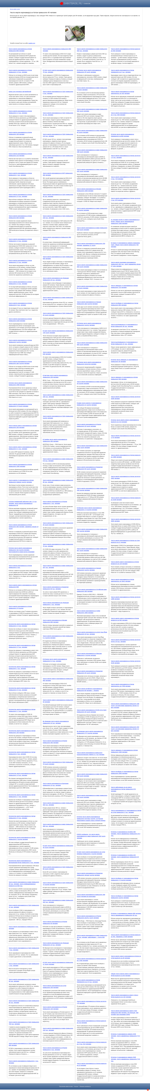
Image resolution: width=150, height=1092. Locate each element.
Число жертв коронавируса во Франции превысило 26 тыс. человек (56, 279)
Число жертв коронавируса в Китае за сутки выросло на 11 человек (125, 541)
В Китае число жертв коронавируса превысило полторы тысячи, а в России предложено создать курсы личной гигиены (91, 818)
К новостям (87, 3)
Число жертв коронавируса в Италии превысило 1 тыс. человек (55, 502)
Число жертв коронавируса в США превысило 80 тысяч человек (58, 868)
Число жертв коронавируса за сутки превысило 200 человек (54, 986)
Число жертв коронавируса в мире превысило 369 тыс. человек (58, 825)
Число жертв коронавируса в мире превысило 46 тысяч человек (92, 131)
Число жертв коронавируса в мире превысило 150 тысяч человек (92, 229)
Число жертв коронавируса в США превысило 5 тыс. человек (58, 92)
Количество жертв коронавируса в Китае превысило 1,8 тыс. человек (22, 774)
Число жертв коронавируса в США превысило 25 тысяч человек (58, 524)
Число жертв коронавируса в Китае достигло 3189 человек (125, 397)
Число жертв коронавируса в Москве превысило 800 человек (55, 621)
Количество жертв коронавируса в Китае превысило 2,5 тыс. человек (22, 817)
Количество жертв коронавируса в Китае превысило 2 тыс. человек (22, 753)
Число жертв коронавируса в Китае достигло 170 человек (91, 1002)
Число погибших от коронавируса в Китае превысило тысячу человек (124, 897)
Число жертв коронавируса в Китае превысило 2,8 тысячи (20, 607)
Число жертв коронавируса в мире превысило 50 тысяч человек (92, 287)
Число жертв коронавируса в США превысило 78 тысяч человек (58, 763)
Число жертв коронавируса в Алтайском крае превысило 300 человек (92, 590)
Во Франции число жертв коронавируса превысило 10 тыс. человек (56, 722)
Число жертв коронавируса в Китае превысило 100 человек (20, 133)
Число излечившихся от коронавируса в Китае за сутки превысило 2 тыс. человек (126, 811)
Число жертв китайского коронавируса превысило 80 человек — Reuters (89, 689)
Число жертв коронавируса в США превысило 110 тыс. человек (58, 135)
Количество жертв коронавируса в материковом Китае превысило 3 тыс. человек (24, 861)
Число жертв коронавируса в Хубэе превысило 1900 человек (88, 611)
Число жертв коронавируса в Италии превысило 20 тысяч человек (89, 425)
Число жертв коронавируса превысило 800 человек (57, 50)
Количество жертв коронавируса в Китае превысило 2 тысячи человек (22, 838)
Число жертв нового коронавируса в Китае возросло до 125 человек (125, 563)
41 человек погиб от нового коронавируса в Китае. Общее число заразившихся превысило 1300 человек (125, 221)
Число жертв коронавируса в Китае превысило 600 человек (20, 217)
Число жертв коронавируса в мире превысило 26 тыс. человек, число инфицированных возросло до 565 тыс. (24, 884)
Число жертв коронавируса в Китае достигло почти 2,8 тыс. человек (125, 640)
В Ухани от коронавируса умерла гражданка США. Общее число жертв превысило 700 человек (125, 244)
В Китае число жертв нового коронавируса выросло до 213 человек (125, 421)
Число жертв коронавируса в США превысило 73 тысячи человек (58, 883)
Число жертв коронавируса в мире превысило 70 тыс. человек (58, 545)
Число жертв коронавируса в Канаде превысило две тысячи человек (89, 303)
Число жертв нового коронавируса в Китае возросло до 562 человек (125, 619)
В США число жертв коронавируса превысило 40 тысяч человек (58, 846)
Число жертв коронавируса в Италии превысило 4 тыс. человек (55, 1048)
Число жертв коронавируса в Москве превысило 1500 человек (89, 190)
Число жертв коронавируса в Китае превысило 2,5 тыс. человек (20, 261)
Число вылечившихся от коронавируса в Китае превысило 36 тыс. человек (124, 325)
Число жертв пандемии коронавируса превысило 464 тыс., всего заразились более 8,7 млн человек (126, 264)
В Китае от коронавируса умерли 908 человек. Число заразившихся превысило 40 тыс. (126, 914)
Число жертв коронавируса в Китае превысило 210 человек (20, 154)
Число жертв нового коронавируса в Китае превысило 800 (23, 586)
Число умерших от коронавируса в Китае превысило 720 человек (124, 286)
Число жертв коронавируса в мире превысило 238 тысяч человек (92, 151)
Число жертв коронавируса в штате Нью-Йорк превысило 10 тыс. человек (92, 633)
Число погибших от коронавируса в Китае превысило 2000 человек (124, 772)
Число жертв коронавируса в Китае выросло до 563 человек (125, 50)
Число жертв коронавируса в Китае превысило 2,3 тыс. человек (20, 282)
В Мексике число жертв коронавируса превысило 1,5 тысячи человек (89, 509)
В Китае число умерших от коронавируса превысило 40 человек (124, 360)
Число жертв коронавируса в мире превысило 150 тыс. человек (58, 1029)
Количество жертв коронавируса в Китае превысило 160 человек (22, 731)
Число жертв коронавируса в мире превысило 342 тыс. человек (58, 901)
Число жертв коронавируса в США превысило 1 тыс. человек (24, 964)
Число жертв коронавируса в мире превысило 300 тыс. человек (58, 804)
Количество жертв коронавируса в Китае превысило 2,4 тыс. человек (22, 625)
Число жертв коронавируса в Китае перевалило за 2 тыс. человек (122, 71)
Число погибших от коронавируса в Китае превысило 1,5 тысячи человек (124, 879)
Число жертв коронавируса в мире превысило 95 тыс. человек (58, 481)
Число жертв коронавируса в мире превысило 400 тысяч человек (92, 266)
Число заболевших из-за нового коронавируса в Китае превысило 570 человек (123, 789)
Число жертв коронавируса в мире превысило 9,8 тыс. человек (58, 460)
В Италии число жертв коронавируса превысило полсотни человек (89, 363)
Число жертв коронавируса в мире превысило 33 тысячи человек (92, 382)
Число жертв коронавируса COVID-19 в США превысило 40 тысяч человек (91, 711)
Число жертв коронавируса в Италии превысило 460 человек (55, 741)
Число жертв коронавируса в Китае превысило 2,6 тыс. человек (20, 195)
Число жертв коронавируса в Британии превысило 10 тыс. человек (55, 784)
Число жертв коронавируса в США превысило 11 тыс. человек (24, 906)
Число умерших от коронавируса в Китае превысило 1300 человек (124, 751)
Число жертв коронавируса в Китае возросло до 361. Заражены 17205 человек (126, 935)
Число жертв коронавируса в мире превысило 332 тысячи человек (92, 530)
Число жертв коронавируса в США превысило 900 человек (24, 1044)
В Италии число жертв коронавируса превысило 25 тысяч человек (89, 71)
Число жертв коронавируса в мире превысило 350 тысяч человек (92, 775)
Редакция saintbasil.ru (85, 1086)
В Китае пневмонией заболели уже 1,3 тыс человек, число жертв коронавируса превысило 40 (23, 503)
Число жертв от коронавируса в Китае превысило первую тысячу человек (21, 481)
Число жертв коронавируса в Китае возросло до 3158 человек (126, 498)
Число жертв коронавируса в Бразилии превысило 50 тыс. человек (56, 588)
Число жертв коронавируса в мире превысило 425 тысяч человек (92, 170)
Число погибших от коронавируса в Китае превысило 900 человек (124, 304)
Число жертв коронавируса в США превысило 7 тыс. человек (24, 949)
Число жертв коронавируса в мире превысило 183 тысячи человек (92, 489)
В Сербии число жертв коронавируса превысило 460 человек (55, 440)
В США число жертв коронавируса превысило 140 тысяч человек (58, 331)
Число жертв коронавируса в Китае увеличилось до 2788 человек (122, 685)
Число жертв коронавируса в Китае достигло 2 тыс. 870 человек (125, 199)
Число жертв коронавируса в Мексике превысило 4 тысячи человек (89, 654)
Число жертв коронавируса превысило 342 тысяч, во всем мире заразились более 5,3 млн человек (125, 729)
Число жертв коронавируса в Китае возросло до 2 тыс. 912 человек (91, 1043)
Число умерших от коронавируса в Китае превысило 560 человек (124, 378)
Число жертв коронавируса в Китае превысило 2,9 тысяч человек (20, 405)
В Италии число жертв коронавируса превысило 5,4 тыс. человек (55, 660)
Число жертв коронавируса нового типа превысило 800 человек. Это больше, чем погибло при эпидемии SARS (124, 1012)
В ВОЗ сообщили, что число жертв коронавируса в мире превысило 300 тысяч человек (91, 836)
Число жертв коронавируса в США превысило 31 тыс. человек (58, 114)
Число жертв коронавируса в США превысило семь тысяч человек (92, 446)
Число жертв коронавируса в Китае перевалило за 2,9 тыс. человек (88, 981)
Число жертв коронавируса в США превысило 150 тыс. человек (58, 217)
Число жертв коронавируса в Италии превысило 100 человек (55, 1008)
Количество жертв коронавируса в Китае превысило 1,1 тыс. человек (22, 710)
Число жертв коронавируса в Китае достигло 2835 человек (125, 520)
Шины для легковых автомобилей (20, 91)
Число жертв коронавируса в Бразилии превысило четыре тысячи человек (90, 874)
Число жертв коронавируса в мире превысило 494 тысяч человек (92, 343)
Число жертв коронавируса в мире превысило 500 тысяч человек (92, 110)
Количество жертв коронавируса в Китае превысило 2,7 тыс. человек (22, 795)
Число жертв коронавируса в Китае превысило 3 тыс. (20, 566)
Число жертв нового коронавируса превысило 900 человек (58, 679)
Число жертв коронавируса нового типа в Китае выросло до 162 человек (124, 996)
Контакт (76, 1086)
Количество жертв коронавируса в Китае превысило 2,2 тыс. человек (22, 646)
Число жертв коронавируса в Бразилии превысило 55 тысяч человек (90, 468)
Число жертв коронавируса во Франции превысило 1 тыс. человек (56, 603)
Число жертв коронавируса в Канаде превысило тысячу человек (89, 569)
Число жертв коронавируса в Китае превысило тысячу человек (20, 341)
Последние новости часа (66, 1086)
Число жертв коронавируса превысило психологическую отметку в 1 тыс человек (90, 753)
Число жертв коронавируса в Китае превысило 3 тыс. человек (20, 304)
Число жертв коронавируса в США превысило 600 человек (58, 257)
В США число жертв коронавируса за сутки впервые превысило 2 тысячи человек (91, 853)
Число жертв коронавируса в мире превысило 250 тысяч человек (92, 796)
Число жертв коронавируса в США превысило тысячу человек (58, 417)
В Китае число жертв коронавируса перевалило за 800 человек (122, 135)
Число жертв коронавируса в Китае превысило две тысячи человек (20, 362)
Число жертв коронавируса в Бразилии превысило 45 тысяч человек (90, 672)
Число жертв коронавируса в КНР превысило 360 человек (58, 174)
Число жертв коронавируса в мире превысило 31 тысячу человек (92, 209)
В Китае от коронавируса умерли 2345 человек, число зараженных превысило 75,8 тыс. (125, 1059)
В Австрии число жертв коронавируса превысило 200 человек (55, 376)
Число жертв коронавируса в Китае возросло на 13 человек (91, 1064)
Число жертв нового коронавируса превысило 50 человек (58, 701)
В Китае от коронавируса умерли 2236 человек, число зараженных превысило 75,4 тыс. (125, 1036)
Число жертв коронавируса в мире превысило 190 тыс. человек (58, 396)
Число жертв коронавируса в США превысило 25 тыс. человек (24, 1001)
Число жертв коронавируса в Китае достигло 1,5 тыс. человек (125, 156)
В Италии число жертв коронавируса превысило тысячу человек (89, 324)
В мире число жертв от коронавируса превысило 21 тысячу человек (89, 404)
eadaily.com (31, 43)
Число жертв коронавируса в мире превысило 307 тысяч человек (92, 549)
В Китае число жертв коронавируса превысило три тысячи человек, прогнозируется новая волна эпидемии (21, 550)
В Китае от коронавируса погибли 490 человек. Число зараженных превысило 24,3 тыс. (125, 833)
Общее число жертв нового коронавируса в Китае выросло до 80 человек (125, 974)
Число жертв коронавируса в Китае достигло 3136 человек (125, 662)
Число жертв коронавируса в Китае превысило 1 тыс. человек (20, 174)
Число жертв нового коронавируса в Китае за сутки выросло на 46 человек (126, 957)
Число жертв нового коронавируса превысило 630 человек (58, 353)
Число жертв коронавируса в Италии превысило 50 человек (55, 922)
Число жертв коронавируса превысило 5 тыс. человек (24, 927)
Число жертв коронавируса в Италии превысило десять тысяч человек (89, 917)
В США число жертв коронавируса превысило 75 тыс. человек (58, 71)
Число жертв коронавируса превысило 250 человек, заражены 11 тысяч (91, 244)
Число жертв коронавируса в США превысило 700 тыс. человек (24, 1023)
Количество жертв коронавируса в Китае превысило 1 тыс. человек (22, 667)
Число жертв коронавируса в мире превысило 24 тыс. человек (58, 298)
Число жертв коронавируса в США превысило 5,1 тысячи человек (58, 637)
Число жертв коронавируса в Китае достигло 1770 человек (125, 436)
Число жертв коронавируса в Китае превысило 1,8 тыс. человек (20, 71)
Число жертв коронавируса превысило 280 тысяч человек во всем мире (91, 895)
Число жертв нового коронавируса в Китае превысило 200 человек (23, 426)
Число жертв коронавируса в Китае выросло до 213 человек (91, 1021)
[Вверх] (148, 1090)
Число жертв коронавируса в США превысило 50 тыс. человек (24, 980)
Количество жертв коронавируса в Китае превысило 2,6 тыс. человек (22, 689)
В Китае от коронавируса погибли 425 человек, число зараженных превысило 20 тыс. (125, 857)
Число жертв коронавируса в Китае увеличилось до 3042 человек (122, 580)
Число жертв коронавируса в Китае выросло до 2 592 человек (91, 959)
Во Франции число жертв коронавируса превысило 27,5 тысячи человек (90, 732)
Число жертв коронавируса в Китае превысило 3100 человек (20, 320)
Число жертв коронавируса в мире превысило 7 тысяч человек (92, 88)
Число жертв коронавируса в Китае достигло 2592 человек (125, 477)
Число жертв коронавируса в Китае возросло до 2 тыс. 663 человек (126, 114)
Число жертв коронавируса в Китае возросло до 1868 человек (126, 456)
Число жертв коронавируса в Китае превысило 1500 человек (20, 465)
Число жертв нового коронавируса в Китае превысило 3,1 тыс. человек (23, 448)
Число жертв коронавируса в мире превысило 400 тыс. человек (92, 50)
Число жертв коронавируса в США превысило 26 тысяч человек (58, 314)
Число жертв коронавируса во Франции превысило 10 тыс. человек (56, 944)
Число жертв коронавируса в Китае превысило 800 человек (20, 50)
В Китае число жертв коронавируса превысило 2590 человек (20, 384)
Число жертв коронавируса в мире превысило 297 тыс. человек (58, 566)
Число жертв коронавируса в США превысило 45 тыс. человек (58, 195)
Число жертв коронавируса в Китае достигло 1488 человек (125, 598)
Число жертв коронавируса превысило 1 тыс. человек (24, 1062)
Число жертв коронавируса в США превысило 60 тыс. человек (58, 156)
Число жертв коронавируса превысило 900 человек (57, 238)
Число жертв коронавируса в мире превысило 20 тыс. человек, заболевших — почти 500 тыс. (92, 937)
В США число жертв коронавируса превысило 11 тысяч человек (58, 963)
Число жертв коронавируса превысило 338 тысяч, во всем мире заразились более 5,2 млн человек (125, 705)
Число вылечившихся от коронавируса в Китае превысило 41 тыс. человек (124, 343)
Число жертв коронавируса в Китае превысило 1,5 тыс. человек (20, 240)
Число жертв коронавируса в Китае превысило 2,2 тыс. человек (20, 112)
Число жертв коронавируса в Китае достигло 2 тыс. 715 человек (125, 178)
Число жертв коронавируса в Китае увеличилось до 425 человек (122, 92)
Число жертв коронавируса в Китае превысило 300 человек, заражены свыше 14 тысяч (23, 526)
